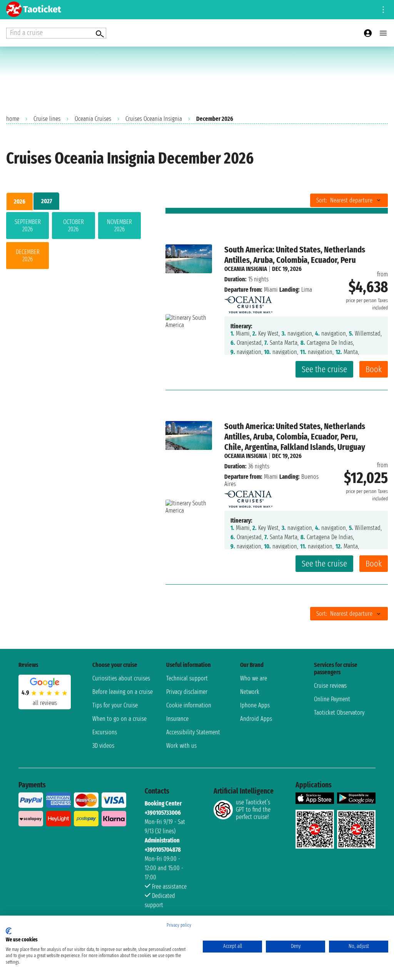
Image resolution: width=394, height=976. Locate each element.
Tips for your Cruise (115, 705)
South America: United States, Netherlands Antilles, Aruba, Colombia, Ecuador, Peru (294, 254)
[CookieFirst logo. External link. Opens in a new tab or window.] (9, 931)
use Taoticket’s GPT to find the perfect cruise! (253, 810)
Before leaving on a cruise (122, 691)
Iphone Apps (255, 705)
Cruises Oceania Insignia (153, 118)
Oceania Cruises (93, 118)
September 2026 (28, 225)
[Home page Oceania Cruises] (248, 302)
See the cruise (324, 369)
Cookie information (188, 705)
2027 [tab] (46, 201)
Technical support (187, 678)
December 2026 (28, 255)
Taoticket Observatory (339, 712)
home (12, 118)
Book (374, 369)
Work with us (181, 745)
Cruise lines (46, 118)
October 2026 (73, 225)
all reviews (45, 703)
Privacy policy (179, 925)
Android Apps (256, 718)
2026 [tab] (19, 201)
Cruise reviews (330, 685)
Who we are (253, 678)
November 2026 (119, 225)
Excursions (104, 732)
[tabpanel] (73, 242)
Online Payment (332, 699)
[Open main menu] (383, 33)
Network (249, 691)
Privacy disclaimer (186, 691)
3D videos (103, 745)
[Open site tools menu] (383, 9)
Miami (271, 289)
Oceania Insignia (245, 268)
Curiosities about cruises (121, 678)
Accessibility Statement (193, 732)
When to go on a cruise (119, 718)
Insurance (177, 718)
